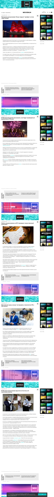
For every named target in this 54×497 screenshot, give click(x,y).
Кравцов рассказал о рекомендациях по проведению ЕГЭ (28, 275)
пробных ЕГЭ (15, 440)
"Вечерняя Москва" (6, 145)
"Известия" (31, 247)
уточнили (12, 155)
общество (8, 94)
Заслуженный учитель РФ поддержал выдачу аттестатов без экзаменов (28, 476)
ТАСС (26, 50)
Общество (9, 15)
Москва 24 (27, 12)
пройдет (22, 442)
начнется (6, 159)
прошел (20, 57)
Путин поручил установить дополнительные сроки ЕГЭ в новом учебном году (12, 275)
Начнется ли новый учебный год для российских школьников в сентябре (28, 194)
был (30, 354)
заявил (20, 164)
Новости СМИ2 (3, 108)
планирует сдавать (17, 438)
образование (4, 94)
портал (18, 329)
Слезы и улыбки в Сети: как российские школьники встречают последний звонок (12, 194)
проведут (22, 52)
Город (8, 303)
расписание (23, 265)
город (3, 367)
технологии (8, 281)
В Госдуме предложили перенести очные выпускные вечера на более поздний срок (12, 88)
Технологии (9, 221)
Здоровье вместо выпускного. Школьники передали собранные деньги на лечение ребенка (27, 88)
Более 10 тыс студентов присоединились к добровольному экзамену (12, 361)
